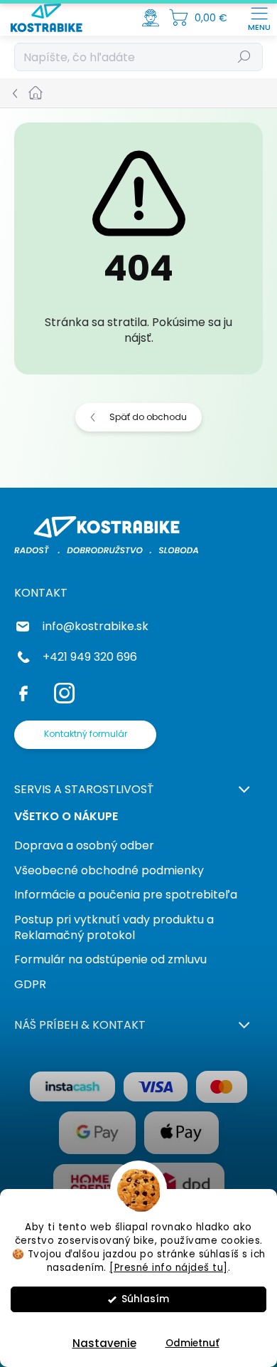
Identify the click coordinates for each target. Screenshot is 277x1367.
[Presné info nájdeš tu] (168, 1267)
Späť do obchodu (148, 417)
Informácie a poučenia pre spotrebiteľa (125, 894)
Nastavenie (104, 1343)
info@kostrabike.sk (95, 626)
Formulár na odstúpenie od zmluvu (110, 959)
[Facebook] (26, 691)
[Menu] (259, 18)
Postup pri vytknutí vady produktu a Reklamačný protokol (114, 927)
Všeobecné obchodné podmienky (109, 870)
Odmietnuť (192, 1343)
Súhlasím (145, 1299)
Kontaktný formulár (85, 734)
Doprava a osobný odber (84, 845)
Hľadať (244, 57)
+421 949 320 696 (90, 657)
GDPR (30, 984)
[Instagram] (62, 691)
